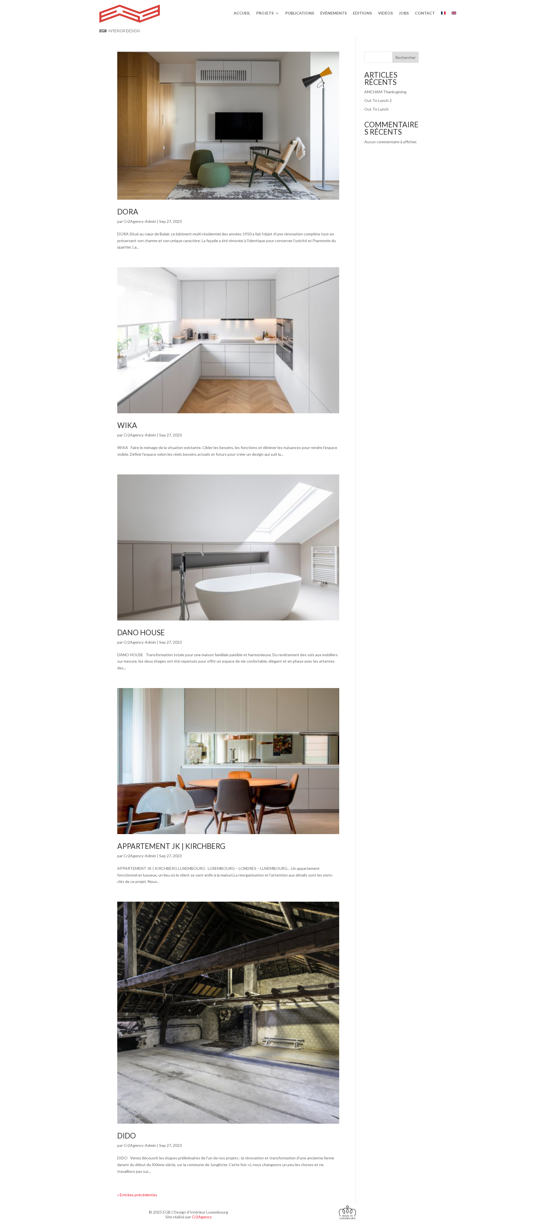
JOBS (404, 13)
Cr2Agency (202, 1216)
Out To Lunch (376, 109)
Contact (425, 13)
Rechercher (405, 57)
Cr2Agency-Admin (140, 221)
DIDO (126, 1135)
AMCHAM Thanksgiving (385, 91)
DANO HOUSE (141, 632)
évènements (333, 13)
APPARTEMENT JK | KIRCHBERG (171, 846)
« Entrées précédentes (137, 1194)
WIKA (127, 425)
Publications (299, 13)
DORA (127, 211)
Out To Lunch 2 (378, 100)
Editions (362, 13)
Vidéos (385, 13)
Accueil (242, 13)
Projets (265, 13)
